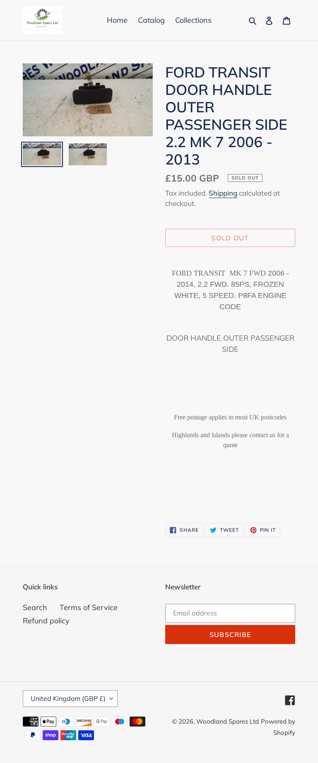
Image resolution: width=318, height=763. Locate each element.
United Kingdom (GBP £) (68, 698)
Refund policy (46, 620)
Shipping (223, 193)
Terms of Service (89, 607)
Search (35, 607)
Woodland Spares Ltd (227, 721)
